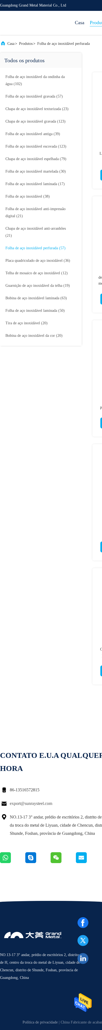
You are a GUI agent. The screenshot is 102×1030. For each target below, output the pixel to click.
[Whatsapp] (12, 862)
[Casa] (22, 23)
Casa (79, 22)
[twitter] (83, 940)
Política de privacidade (40, 1022)
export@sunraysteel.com (31, 803)
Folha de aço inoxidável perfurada (63, 44)
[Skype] (38, 862)
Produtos (26, 44)
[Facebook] (83, 922)
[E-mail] (88, 862)
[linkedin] (83, 958)
